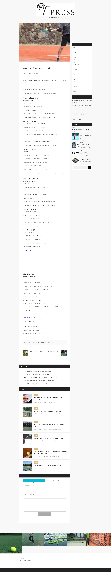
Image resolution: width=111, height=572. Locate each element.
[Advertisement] (45, 263)
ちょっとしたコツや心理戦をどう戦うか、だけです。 (33, 226)
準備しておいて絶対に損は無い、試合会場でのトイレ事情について (39, 380)
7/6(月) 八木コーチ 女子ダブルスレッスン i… (85, 136)
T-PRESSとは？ (22, 558)
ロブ (74, 81)
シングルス (75, 54)
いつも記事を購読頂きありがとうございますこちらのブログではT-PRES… (85, 147)
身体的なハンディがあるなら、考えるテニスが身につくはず (49, 438)
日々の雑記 (75, 86)
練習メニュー (75, 91)
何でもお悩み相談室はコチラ (24, 563)
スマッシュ (75, 59)
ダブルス (75, 62)
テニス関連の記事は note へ (85, 144)
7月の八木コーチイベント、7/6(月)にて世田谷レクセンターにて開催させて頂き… (86, 140)
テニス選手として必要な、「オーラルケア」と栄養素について (38, 384)
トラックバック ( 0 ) (56, 480)
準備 (40, 342)
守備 (36, 342)
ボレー (74, 74)
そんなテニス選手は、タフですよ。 (30, 250)
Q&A (74, 47)
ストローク (75, 57)
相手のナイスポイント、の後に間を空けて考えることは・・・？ (48, 398)
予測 (34, 342)
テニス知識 (75, 69)
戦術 (23, 21)
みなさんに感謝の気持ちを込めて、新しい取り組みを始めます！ (38, 371)
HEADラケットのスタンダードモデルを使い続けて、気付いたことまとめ (40, 377)
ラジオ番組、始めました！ (85, 159)
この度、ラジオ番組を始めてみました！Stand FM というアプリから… (85, 162)
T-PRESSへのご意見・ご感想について (26, 560)
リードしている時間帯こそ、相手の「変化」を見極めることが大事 (50, 425)
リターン (31, 342)
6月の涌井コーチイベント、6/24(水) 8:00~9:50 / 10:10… (81, 131)
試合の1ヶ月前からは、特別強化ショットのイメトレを (48, 411)
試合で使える (43, 342)
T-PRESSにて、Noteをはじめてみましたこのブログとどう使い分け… (85, 154)
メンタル (75, 76)
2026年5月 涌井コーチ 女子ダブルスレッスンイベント (81, 114)
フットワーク (75, 71)
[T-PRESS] (55, 15)
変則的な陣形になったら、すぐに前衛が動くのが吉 (47, 465)
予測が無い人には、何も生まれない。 (30, 317)
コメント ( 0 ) (34, 480)
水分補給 (75, 88)
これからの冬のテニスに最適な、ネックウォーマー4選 (36, 374)
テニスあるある (76, 64)
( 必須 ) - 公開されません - (29, 494)
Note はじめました (83, 152)
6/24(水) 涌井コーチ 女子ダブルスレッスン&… (81, 129)
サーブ (74, 52)
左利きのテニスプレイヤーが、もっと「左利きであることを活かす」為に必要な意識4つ (50, 452)
